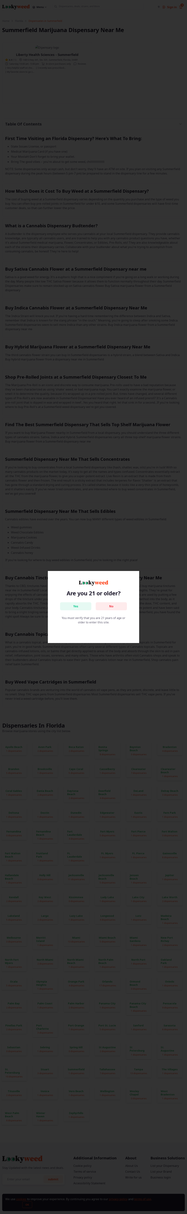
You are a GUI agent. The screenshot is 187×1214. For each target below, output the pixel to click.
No (111, 606)
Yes (75, 606)
